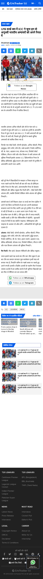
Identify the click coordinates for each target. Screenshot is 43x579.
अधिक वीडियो (36, 316)
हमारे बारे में (20, 559)
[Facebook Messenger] (11, 50)
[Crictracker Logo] (17, 3)
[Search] (40, 3)
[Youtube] (21, 554)
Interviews (6, 519)
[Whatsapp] (18, 50)
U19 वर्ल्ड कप (13, 309)
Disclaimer (6, 539)
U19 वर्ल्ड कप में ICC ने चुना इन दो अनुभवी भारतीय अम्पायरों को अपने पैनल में (29, 352)
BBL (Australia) (28, 481)
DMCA (4, 535)
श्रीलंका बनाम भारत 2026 (23, 9)
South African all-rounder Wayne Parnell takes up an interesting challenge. (28, 331)
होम (3, 9)
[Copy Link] (39, 50)
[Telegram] (32, 50)
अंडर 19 (22, 309)
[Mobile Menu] (2, 3)
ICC (6, 309)
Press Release (8, 515)
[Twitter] (25, 50)
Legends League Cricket (9, 485)
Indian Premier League (8, 492)
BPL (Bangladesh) (29, 477)
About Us (26, 531)
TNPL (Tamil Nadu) (29, 485)
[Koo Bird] (38, 554)
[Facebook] (4, 50)
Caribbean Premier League (10, 478)
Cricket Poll (27, 515)
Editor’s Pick (27, 519)
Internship (26, 539)
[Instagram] (15, 554)
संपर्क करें (7, 559)
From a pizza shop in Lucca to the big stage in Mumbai (9, 329)
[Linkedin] (27, 554)
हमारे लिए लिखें (16, 563)
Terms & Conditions (10, 542)
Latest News (7, 512)
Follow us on (23, 87)
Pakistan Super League (8, 499)
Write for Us (27, 535)
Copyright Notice (9, 531)
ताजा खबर (10, 9)
